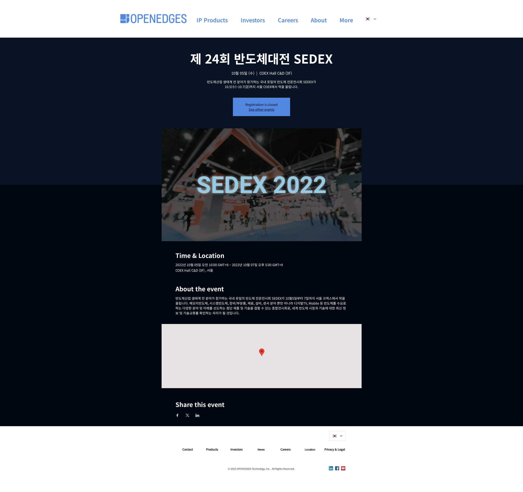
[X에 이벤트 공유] (187, 415)
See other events (261, 109)
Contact (187, 449)
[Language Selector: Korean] (370, 19)
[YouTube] (343, 468)
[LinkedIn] (331, 468)
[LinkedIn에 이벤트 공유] (197, 415)
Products (212, 449)
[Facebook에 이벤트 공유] (177, 415)
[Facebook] (337, 468)
